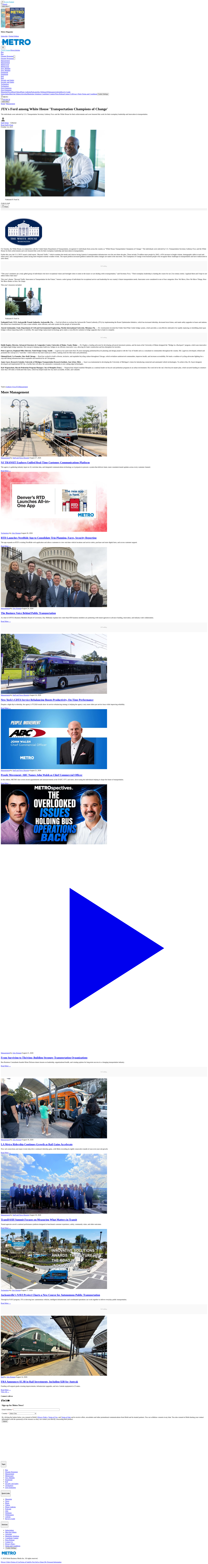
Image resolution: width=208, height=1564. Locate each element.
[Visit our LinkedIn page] (4, 1401)
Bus (2, 52)
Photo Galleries (25, 92)
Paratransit (4, 72)
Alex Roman (16, 533)
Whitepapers (51, 92)
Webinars (43, 92)
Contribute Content (48, 94)
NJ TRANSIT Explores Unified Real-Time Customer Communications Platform (45, 462)
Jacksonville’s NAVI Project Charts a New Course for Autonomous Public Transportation (50, 1295)
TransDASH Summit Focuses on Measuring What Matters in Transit (39, 1219)
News (16, 2)
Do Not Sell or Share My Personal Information (45, 1562)
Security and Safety (7, 80)
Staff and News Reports (21, 458)
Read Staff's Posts (7, 125)
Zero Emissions (6, 88)
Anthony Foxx (11, 387)
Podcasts (34, 92)
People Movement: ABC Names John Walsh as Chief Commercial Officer (41, 775)
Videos (18, 92)
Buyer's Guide (65, 92)
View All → (5, 1392)
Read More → (6, 471)
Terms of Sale (24, 1562)
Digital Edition (14, 36)
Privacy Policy (77, 94)
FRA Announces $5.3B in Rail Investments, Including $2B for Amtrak (39, 1381)
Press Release (59, 94)
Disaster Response (7, 56)
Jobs (38, 92)
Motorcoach (5, 65)
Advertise (24, 94)
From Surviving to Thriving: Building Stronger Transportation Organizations (44, 1057)
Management (5, 61)
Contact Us (68, 94)
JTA (17, 387)
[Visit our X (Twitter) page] (6, 1401)
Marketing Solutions (34, 94)
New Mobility (6, 68)
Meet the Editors (15, 94)
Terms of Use (15, 1562)
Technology (5, 84)
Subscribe (4, 36)
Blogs (14, 92)
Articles (20, 2)
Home (3, 104)
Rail (2, 76)
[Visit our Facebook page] (2, 1401)
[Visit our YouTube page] (8, 1401)
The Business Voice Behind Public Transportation (28, 613)
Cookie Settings (103, 94)
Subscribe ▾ (5, 6)
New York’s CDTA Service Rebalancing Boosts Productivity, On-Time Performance (47, 699)
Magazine (4, 92)
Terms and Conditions (89, 94)
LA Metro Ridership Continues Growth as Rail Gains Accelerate (37, 1144)
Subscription (5, 94)
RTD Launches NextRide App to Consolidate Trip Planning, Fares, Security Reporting (49, 537)
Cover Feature (9, 2)
